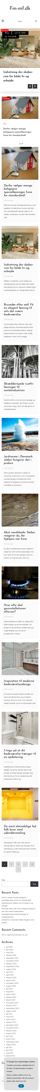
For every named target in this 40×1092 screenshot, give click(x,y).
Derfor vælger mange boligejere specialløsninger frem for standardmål (17, 126)
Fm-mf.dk (20, 8)
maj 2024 (9, 986)
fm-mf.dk (12, 37)
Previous (30, 81)
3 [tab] (22, 138)
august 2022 (11, 1028)
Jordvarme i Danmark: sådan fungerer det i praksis (18, 454)
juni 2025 (9, 966)
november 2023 (12, 997)
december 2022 (12, 1019)
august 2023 (11, 1006)
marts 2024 (10, 989)
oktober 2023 (11, 1000)
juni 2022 (9, 1031)
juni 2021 (9, 1045)
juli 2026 (9, 941)
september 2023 (12, 1003)
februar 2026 (11, 950)
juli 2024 (9, 983)
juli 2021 (9, 1042)
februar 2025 (11, 972)
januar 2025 (10, 975)
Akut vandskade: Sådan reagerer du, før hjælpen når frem (19, 530)
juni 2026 (9, 944)
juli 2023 (9, 1008)
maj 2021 (9, 1047)
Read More (13, 81)
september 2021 (12, 1036)
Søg (3, 874)
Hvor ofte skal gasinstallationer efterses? (15, 603)
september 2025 (12, 961)
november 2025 (12, 955)
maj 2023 (9, 1011)
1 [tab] (17, 138)
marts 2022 (10, 1033)
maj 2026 (9, 947)
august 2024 (11, 980)
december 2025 (12, 952)
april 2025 (10, 969)
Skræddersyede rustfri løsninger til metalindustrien (18, 381)
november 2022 (12, 1022)
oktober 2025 (11, 958)
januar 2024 (10, 994)
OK (21, 1086)
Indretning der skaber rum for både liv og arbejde (18, 262)
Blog (7, 33)
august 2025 (11, 964)
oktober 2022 (11, 1025)
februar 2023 (11, 1017)
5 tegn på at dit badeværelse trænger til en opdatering (20, 748)
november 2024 (12, 978)
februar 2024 (11, 992)
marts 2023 (10, 1014)
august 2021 (11, 1039)
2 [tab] (20, 138)
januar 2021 (10, 1050)
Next (35, 81)
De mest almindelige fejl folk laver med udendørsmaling (20, 824)
